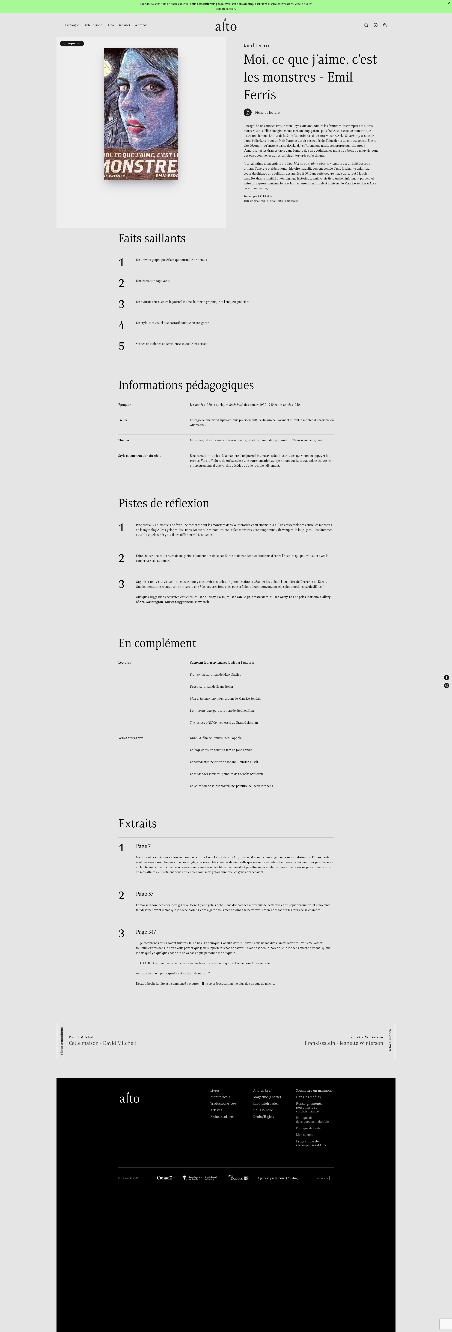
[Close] (449, 3)
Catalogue (72, 25)
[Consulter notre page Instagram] (446, 685)
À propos (141, 25)
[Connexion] (375, 25)
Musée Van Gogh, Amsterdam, (248, 597)
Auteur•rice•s (93, 25)
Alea (111, 25)
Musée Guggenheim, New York (187, 602)
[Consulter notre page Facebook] (446, 677)
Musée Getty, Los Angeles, (288, 597)
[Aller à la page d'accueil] (226, 33)
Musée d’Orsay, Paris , (211, 597)
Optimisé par (278, 1178)
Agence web (322, 1178)
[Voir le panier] (385, 25)
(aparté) (124, 25)
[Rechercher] (366, 25)
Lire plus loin (73, 43)
